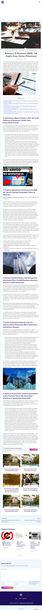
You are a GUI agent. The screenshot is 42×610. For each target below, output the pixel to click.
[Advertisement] (21, 12)
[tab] (20, 555)
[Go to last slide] (3, 543)
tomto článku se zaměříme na (17, 66)
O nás (20, 598)
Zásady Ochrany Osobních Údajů (26, 603)
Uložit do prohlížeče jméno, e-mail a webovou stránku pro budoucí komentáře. (34, 582)
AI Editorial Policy (21, 608)
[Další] (39, 543)
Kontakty (25, 598)
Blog (16, 598)
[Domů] (5, 50)
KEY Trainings (19, 59)
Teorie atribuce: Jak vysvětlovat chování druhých (7, 543)
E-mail (17, 584)
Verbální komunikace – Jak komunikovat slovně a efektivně (35, 545)
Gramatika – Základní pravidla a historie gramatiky (33, 520)
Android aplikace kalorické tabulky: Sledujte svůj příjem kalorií (10, 520)
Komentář (4, 569)
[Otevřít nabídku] (39, 2)
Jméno (3, 584)
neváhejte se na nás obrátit (26, 442)
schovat (22, 98)
